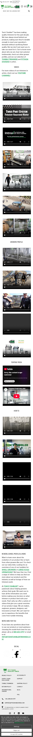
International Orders (6, 690)
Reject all (16, 730)
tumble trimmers (10, 59)
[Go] (28, 11)
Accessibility (21, 675)
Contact (20, 686)
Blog (18, 690)
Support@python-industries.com (14, 703)
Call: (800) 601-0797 (10, 699)
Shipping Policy (22, 683)
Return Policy (6, 686)
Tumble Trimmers (7, 683)
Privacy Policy (7, 675)
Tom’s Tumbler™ (11, 586)
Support (20, 678)
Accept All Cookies (16, 734)
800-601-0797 (19, 632)
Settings (16, 726)
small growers (9, 570)
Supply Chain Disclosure (6, 679)
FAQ (18, 694)
